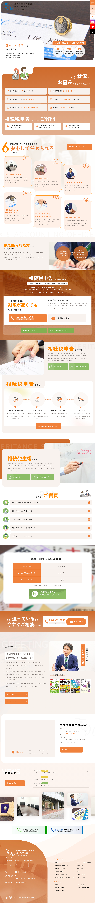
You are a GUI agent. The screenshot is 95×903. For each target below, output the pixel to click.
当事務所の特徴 (59, 871)
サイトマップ (81, 877)
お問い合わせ (81, 874)
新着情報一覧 (11, 783)
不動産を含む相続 (59, 890)
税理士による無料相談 (61, 874)
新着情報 (80, 868)
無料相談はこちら (29, 330)
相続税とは (58, 885)
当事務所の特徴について (76, 147)
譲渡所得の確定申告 (83, 888)
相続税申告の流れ (59, 888)
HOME (56, 862)
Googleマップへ (13, 865)
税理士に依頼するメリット (59, 330)
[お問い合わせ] (92, 12)
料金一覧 (80, 865)
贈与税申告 (81, 885)
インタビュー (11, 701)
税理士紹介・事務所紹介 (61, 865)
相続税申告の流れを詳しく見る (47, 426)
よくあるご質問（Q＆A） (85, 862)
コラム (80, 871)
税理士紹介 (10, 694)
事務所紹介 (65, 750)
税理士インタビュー (60, 868)
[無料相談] (92, 17)
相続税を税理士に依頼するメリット (64, 877)
